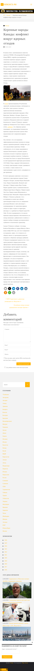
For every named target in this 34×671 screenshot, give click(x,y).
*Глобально (6, 394)
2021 (5, 555)
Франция (5, 507)
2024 (5, 546)
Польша (5, 471)
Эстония (5, 522)
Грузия (4, 430)
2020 (5, 558)
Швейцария (6, 516)
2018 (5, 564)
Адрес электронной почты (9, 649)
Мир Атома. (25, 663)
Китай (4, 451)
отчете (6, 103)
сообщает (10, 127)
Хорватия (5, 510)
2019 (5, 561)
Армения (5, 406)
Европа (5, 436)
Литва (4, 463)
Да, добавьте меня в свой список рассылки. (17, 367)
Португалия (6, 474)
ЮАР (4, 525)
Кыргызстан (6, 457)
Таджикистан (6, 489)
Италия (5, 442)
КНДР (4, 454)
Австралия (5, 397)
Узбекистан (6, 498)
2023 (5, 549)
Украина (5, 501)
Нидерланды (6, 466)
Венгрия (5, 424)
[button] (5, 288)
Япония (5, 531)
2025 (5, 543)
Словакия (5, 480)
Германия (5, 427)
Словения (5, 483)
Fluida (11, 663)
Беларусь (5, 409)
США (4, 486)
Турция (5, 495)
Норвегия (5, 469)
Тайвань (5, 492)
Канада (8, 15)
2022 (5, 552)
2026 (5, 540)
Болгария (5, 415)
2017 (5, 567)
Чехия (4, 513)
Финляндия (6, 504)
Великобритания (7, 421)
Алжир (4, 403)
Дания (4, 433)
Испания (5, 439)
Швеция (5, 519)
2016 (5, 570)
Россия (4, 477)
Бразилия (5, 418)
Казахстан (5, 445)
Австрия (5, 400)
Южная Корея (6, 528)
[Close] (32, 642)
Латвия (5, 460)
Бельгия (5, 412)
